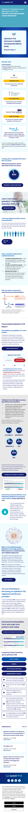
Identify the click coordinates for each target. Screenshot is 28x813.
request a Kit (6, 68)
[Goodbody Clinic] (14, 76)
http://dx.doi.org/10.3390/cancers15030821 (10, 313)
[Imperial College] (14, 111)
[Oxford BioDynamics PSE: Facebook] (8, 780)
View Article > (7, 739)
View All (24, 726)
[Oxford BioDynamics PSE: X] (12, 780)
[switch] (14, 360)
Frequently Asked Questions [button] (12, 185)
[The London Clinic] (14, 94)
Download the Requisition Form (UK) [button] (13, 632)
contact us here (15, 144)
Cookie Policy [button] (7, 797)
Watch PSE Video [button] (9, 208)
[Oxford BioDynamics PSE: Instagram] (19, 780)
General (14, 664)
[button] (14, 42)
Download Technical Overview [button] (14, 474)
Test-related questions (14, 669)
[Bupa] (14, 129)
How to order (14, 659)
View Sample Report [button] (12, 348)
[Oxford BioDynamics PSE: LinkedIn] (16, 780)
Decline (14, 806)
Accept (14, 802)
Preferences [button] (12, 798)
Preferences (14, 809)
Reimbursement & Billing (14, 673)
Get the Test (5, 241)
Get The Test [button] (8, 580)
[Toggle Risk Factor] (13, 365)
